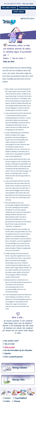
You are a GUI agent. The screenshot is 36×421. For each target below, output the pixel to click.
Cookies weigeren (18, 12)
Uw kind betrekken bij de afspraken (18, 350)
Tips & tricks (9, 344)
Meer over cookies (28, 4)
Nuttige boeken (19, 368)
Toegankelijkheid (20, 398)
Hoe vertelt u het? (11, 341)
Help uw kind (9, 347)
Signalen (7, 353)
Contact (7, 398)
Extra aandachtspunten (13, 356)
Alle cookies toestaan (9, 8)
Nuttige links (18, 380)
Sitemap (17, 401)
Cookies (7, 401)
